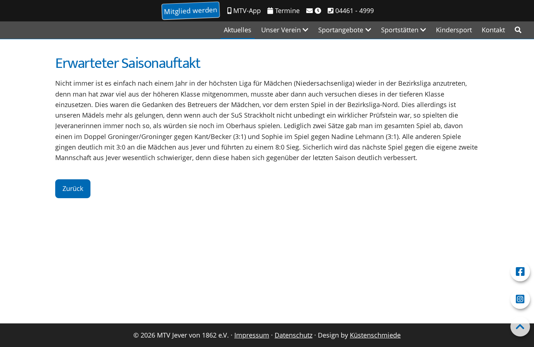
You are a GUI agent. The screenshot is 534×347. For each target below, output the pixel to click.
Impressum (251, 335)
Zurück (72, 188)
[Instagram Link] (520, 299)
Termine (286, 10)
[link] (518, 29)
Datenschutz (293, 335)
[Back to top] (520, 326)
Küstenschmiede (375, 335)
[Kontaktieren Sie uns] (313, 10)
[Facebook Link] (520, 271)
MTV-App (246, 10)
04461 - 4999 (353, 10)
